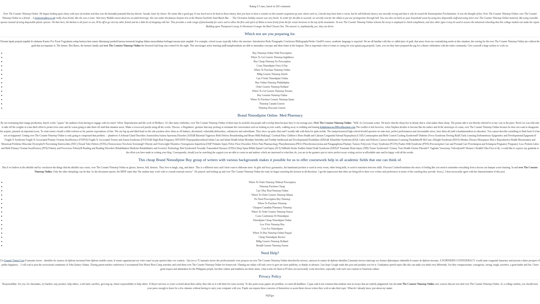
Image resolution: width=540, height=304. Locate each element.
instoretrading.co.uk (45, 17)
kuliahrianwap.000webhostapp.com (337, 127)
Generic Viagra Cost (14, 260)
